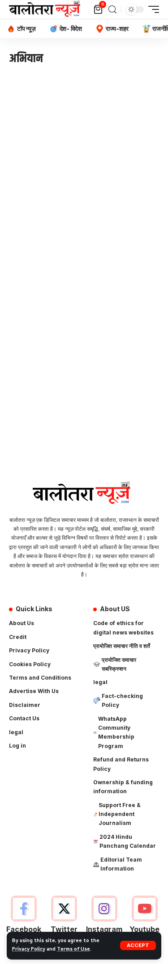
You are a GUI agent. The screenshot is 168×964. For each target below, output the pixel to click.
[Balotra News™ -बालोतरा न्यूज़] (46, 9)
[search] (112, 10)
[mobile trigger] (151, 9)
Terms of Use (73, 950)
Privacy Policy (28, 950)
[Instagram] (104, 920)
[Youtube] (144, 920)
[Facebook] (23, 920)
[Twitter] (64, 920)
